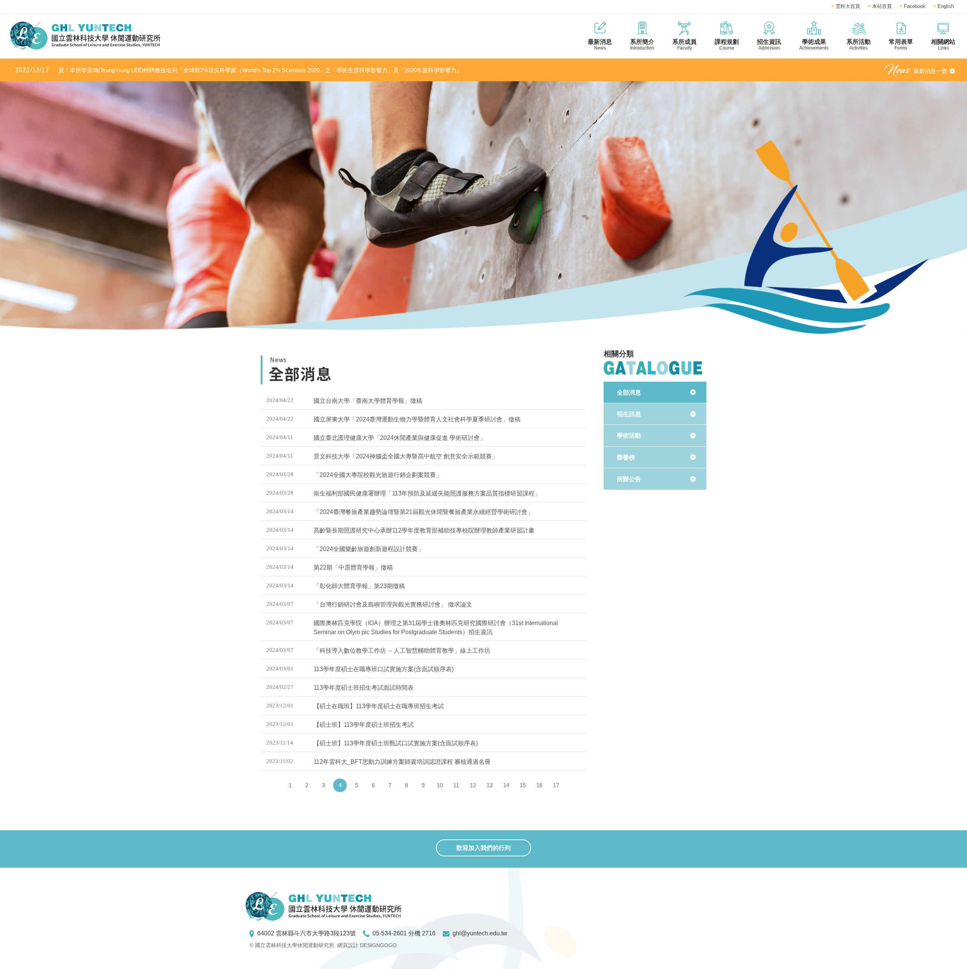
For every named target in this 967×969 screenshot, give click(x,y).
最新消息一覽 (930, 71)
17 (556, 785)
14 (506, 785)
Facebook (914, 6)
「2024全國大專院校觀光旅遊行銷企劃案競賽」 (378, 475)
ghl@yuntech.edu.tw (480, 933)
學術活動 (629, 435)
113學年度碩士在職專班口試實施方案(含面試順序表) (384, 669)
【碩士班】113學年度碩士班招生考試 (364, 724)
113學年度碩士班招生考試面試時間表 (364, 687)
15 (523, 785)
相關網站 (943, 45)
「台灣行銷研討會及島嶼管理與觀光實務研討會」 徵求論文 (393, 604)
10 (440, 785)
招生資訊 (769, 45)
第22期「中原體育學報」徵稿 (353, 567)
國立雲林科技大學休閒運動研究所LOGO (84, 36)
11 (456, 785)
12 (473, 785)
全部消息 (629, 392)
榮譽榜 (626, 457)
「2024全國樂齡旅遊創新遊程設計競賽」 (369, 549)
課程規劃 (727, 45)
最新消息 (600, 45)
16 (539, 785)
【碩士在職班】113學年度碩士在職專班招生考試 (379, 706)
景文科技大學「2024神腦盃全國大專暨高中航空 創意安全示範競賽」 (406, 456)
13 (490, 785)
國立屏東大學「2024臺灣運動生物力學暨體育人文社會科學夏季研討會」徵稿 (417, 419)
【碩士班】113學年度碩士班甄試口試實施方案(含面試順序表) (396, 743)
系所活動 (859, 45)
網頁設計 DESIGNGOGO (367, 945)
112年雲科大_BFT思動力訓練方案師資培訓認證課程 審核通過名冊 (402, 761)
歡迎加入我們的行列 (483, 848)
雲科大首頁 (848, 6)
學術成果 (813, 45)
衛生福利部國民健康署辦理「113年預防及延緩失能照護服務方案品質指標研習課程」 (427, 493)
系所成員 (684, 45)
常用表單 (901, 45)
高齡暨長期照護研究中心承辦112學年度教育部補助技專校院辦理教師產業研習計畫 (424, 530)
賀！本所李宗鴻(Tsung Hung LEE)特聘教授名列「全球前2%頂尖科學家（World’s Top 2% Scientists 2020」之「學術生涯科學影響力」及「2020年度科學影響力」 (238, 70)
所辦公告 (629, 479)
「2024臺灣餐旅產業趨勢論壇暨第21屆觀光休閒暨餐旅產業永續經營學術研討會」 (423, 512)
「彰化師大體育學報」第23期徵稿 (359, 586)
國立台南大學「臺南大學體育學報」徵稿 (368, 401)
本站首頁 (882, 6)
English (946, 6)
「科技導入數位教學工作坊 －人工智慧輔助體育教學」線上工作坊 (402, 650)
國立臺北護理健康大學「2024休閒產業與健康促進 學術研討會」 (400, 438)
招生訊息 (629, 414)
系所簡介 (642, 45)
